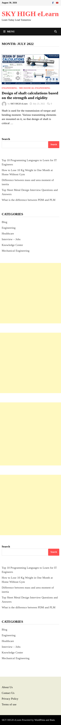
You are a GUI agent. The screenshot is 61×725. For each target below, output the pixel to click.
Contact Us (8, 692)
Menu (11, 31)
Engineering (9, 88)
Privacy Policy (10, 698)
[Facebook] (53, 2)
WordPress (39, 720)
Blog (4, 222)
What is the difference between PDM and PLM (28, 199)
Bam (52, 720)
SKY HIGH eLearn (30, 14)
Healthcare (8, 233)
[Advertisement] (30, 293)
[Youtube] (57, 2)
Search (6, 139)
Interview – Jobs (11, 239)
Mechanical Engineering (34, 88)
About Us (7, 687)
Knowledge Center (12, 245)
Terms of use (9, 704)
